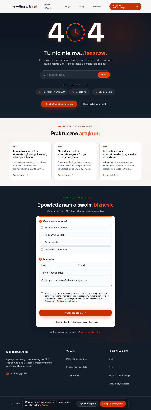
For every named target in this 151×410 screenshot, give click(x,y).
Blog (81, 6)
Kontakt (97, 6)
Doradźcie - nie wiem (56, 249)
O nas (111, 367)
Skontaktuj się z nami (94, 104)
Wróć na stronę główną (61, 104)
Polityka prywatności (119, 383)
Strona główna (47, 6)
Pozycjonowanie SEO (56, 227)
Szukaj (103, 74)
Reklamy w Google (54, 235)
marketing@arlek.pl (91, 332)
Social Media (72, 375)
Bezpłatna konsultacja (119, 6)
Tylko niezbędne (87, 403)
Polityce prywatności (66, 301)
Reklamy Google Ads (76, 367)
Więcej (45, 405)
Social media (51, 242)
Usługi (67, 6)
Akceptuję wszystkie (112, 403)
